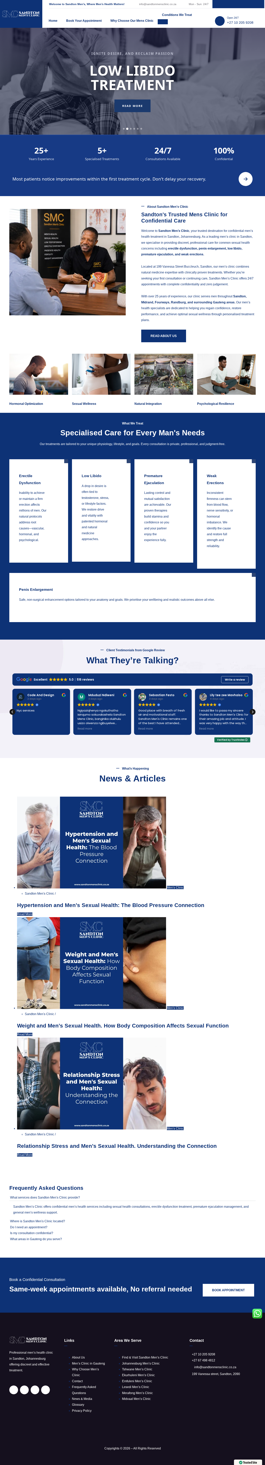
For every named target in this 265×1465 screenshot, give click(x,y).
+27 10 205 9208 (240, 22)
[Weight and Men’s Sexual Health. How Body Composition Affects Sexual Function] (92, 1008)
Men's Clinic (175, 887)
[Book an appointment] (246, 179)
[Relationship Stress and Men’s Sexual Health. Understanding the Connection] (92, 1128)
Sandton (239, 296)
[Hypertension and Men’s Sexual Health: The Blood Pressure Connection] (92, 887)
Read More (132, 113)
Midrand (147, 302)
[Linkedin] (222, 4)
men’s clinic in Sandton (236, 236)
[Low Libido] (95, 545)
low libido (235, 248)
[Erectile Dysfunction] (33, 546)
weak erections (192, 254)
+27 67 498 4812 (203, 1360)
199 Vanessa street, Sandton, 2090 (216, 1374)
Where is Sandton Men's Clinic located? (37, 1221)
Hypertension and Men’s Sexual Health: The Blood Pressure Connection (110, 905)
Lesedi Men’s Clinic (135, 1387)
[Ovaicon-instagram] (246, 4)
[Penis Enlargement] (126, 606)
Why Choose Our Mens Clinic (131, 20)
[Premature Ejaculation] (158, 546)
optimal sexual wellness (194, 314)
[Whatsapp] (255, 4)
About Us (78, 1357)
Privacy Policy (82, 1410)
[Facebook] (230, 4)
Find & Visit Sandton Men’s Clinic (145, 1357)
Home (53, 20)
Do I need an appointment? (28, 1227)
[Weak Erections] (221, 552)
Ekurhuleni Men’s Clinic (138, 1375)
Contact (77, 1381)
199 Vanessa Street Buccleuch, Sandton (184, 266)
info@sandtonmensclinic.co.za (157, 4)
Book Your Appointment (84, 20)
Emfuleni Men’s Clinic (137, 1381)
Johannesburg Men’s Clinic (141, 1363)
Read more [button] (85, 729)
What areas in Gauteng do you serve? (36, 1239)
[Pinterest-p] (238, 4)
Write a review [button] (235, 680)
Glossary (78, 1404)
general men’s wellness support (35, 1212)
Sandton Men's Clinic (40, 893)
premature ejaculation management (217, 1206)
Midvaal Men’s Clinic (136, 1398)
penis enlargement (212, 248)
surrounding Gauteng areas (214, 302)
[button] (252, 712)
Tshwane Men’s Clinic (137, 1369)
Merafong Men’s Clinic (137, 1393)
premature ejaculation (157, 254)
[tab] (124, 129)
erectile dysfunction (182, 248)
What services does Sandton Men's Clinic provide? (45, 1197)
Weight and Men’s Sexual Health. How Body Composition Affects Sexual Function (123, 1026)
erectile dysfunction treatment (172, 1206)
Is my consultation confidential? (31, 1233)
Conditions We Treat (177, 15)
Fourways (162, 302)
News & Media (82, 1398)
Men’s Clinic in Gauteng (88, 1363)
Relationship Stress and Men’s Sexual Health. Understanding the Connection (117, 1146)
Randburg (178, 302)
